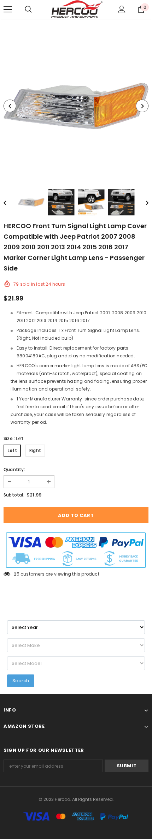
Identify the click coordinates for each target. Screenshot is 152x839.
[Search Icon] (28, 9)
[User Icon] (121, 9)
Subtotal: (14, 495)
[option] (76, 106)
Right (35, 450)
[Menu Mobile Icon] (8, 9)
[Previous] (10, 106)
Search (20, 680)
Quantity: (14, 469)
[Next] (142, 106)
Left (12, 450)
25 (16, 574)
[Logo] (77, 9)
